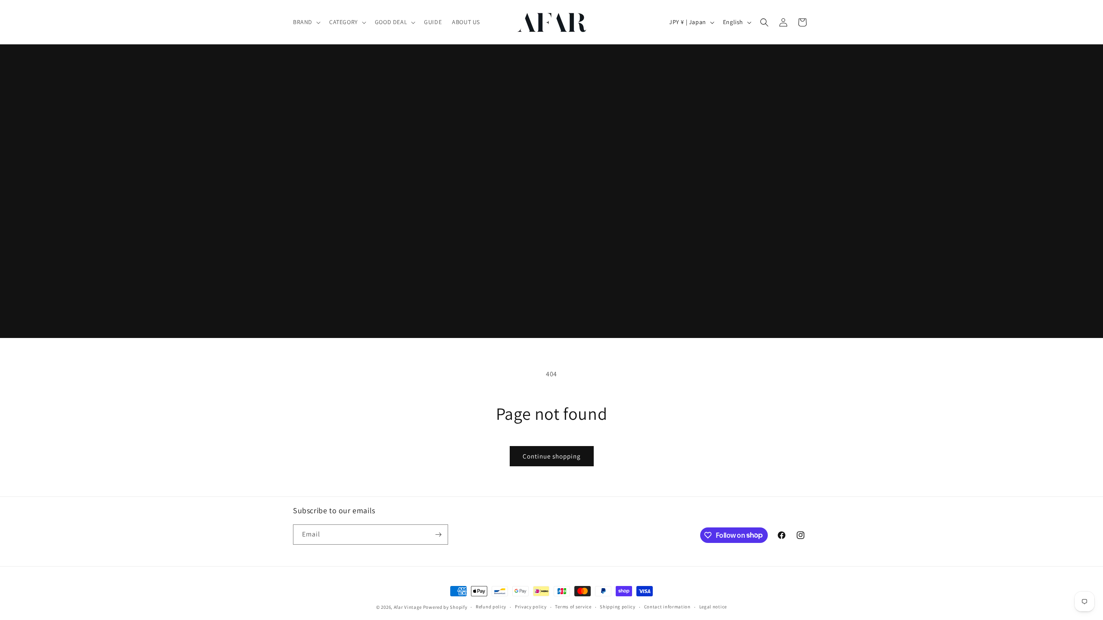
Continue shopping (552, 456)
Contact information (667, 607)
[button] (306, 22)
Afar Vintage (408, 607)
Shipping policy (618, 607)
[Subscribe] (438, 534)
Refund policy (491, 607)
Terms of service (573, 607)
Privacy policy (531, 607)
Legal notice (713, 607)
